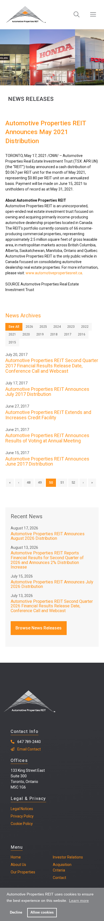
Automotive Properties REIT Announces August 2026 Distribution (48, 536)
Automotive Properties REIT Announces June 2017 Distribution (47, 461)
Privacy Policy (22, 816)
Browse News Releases (38, 627)
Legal (15, 809)
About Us (18, 864)
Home (16, 857)
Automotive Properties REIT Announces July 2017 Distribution (47, 391)
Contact (59, 878)
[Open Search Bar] (76, 15)
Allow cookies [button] (42, 912)
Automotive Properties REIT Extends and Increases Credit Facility (48, 414)
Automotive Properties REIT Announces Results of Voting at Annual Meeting (47, 438)
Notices (26, 809)
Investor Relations (68, 857)
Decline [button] (16, 912)
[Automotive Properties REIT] (25, 15)
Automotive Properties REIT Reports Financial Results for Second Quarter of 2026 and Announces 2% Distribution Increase (47, 560)
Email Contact (29, 749)
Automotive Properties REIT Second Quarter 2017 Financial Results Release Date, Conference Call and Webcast (51, 366)
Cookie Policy (22, 824)
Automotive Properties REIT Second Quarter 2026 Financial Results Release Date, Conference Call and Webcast (52, 606)
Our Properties (23, 872)
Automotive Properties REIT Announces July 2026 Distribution (52, 584)
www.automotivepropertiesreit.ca (54, 273)
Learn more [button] (79, 900)
